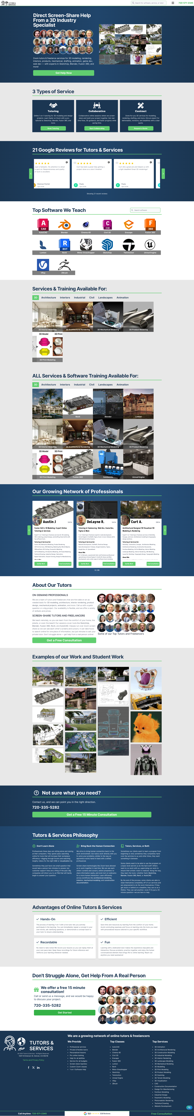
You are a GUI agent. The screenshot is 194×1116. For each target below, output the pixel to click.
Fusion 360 (84, 64)
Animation (123, 297)
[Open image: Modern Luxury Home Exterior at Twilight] (138, 39)
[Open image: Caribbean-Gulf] (138, 49)
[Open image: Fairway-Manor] (107, 49)
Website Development (163, 1106)
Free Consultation (65, 564)
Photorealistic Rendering (164, 1100)
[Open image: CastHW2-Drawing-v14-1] (154, 49)
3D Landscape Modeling (164, 1061)
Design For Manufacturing (164, 1089)
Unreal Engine (117, 1078)
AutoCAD (64, 626)
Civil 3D (115, 1055)
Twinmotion (116, 1075)
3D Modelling (160, 1067)
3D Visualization (161, 1081)
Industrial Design (161, 1095)
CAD (55, 861)
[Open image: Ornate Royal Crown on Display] (138, 59)
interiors (37, 61)
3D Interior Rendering (163, 1058)
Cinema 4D (116, 1053)
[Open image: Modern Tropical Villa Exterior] (122, 49)
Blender (73, 64)
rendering (86, 58)
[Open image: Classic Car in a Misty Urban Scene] (122, 59)
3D (35, 297)
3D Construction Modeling (165, 1053)
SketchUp (64, 64)
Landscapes (105, 297)
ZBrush (115, 1084)
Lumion (115, 1064)
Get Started (65, 1012)
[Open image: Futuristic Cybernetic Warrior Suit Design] (146, 759)
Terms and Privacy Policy (33, 1060)
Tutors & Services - (29, 1053)
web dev (37, 64)
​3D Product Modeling (163, 1072)
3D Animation (160, 1047)
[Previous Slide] (30, 173)
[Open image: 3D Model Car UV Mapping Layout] (107, 59)
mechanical (57, 61)
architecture (64, 602)
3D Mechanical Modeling (164, 1064)
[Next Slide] (163, 173)
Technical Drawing (162, 1103)
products (46, 61)
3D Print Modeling (161, 1069)
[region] (97, 173)
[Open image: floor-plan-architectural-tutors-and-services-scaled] (154, 29)
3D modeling (75, 58)
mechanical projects (48, 605)
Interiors (65, 297)
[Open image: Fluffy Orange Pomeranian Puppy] (146, 726)
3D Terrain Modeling (162, 1078)
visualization (65, 861)
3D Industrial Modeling (163, 1055)
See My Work (41, 564)
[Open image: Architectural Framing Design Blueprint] (138, 29)
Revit (53, 626)
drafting (67, 61)
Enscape (115, 1058)
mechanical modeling (92, 880)
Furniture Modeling (162, 1092)
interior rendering (78, 602)
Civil (91, 297)
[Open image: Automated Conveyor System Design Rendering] (122, 29)
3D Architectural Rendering (165, 1050)
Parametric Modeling (162, 1098)
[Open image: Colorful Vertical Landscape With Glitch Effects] (107, 39)
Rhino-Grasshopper (119, 1069)
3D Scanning (159, 1075)
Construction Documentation (166, 1086)
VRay (114, 1081)
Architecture (48, 297)
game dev (87, 61)
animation (77, 61)
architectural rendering (102, 878)
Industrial (79, 297)
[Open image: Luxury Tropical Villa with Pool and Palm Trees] (122, 39)
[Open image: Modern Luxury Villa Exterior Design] (154, 39)
